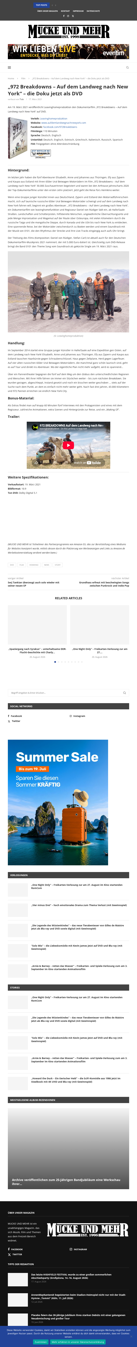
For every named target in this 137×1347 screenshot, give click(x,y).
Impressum (78, 11)
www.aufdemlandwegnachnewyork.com (63, 122)
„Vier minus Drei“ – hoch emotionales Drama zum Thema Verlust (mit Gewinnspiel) (79, 905)
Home (11, 78)
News (46, 565)
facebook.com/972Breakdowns (60, 127)
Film (23, 78)
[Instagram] (68, 15)
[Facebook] (63, 15)
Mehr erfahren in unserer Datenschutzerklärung (78, 1342)
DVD (12, 565)
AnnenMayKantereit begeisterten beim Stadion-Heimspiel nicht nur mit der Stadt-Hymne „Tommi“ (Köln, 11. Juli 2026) (78, 1296)
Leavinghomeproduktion (53, 118)
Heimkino (33, 565)
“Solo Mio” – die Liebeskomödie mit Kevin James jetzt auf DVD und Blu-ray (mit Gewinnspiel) (76, 947)
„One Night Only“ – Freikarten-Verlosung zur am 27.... (99, 650)
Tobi (22, 99)
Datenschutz (93, 11)
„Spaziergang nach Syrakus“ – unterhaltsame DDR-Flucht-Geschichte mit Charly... (37, 650)
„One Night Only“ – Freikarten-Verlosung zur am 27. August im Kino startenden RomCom (76, 886)
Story (57, 565)
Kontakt (65, 11)
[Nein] (131, 1337)
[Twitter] (73, 15)
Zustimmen (41, 1342)
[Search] (127, 67)
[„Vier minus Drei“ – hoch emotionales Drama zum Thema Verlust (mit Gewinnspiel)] (18, 910)
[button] (52, 5)
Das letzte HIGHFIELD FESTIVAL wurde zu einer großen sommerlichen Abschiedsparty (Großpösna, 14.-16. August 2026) (71, 1276)
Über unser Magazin (47, 11)
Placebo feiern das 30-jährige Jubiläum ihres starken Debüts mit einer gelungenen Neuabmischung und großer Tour (78, 1316)
